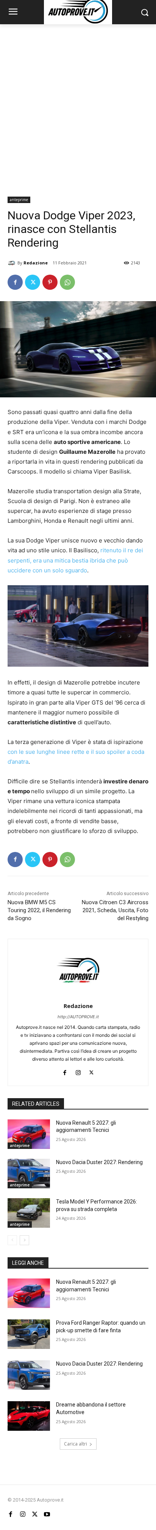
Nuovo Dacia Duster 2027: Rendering (99, 1162)
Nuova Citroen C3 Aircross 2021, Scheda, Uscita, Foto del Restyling (115, 910)
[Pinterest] (50, 282)
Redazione (35, 263)
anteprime (19, 199)
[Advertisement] (78, 106)
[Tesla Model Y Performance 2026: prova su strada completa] (29, 1213)
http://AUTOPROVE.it (78, 1016)
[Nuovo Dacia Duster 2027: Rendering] (29, 1173)
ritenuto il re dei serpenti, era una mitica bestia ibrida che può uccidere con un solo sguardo (75, 560)
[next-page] (24, 1240)
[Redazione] (12, 263)
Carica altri (75, 1444)
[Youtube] (47, 1514)
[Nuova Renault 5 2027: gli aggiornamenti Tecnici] (29, 1134)
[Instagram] (78, 1071)
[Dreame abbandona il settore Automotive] (29, 1416)
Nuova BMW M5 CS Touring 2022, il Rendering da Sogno (39, 910)
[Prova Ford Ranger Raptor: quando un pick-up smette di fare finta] (29, 1334)
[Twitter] (32, 282)
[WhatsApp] (67, 282)
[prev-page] (12, 1240)
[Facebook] (15, 282)
